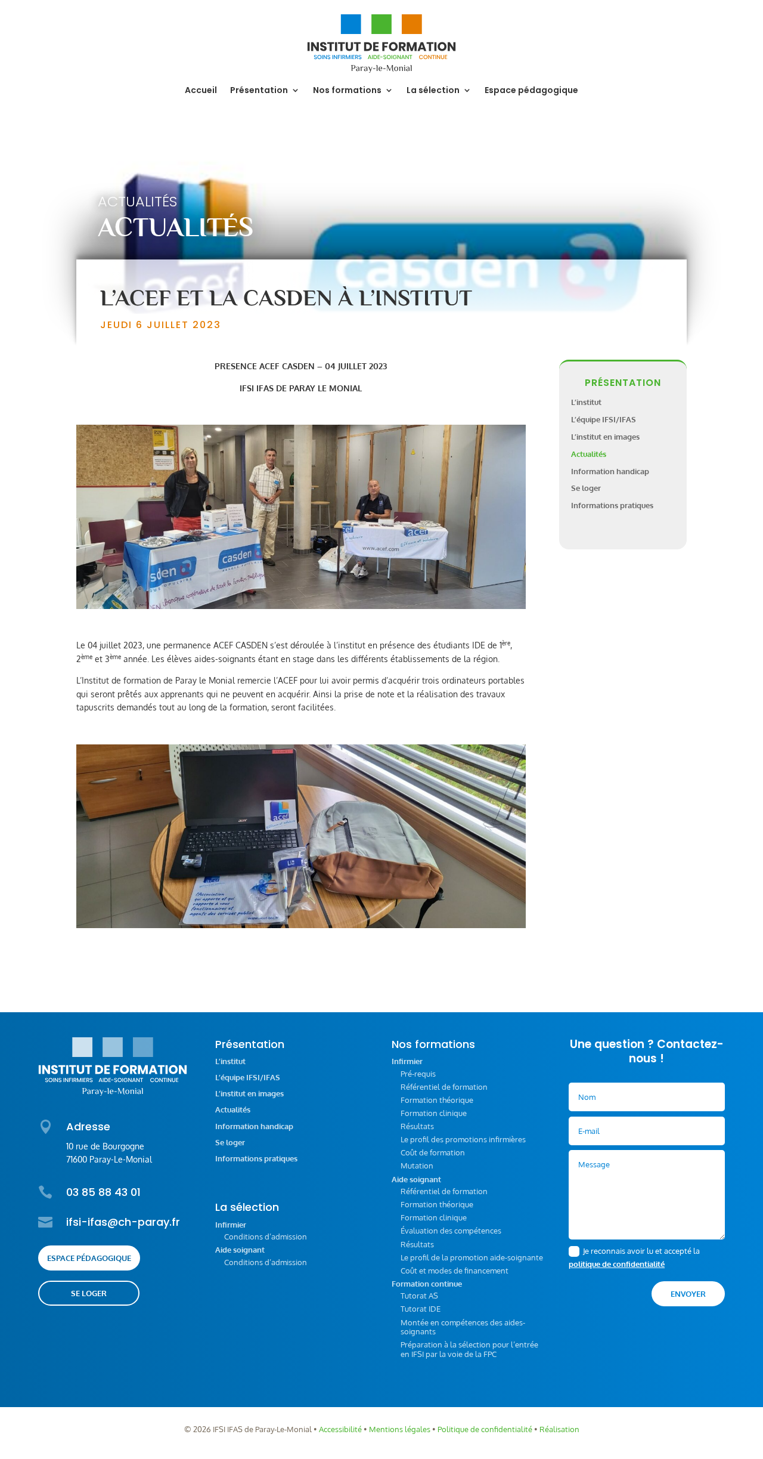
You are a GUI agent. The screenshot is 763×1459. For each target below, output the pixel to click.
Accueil (201, 91)
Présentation (259, 91)
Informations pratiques (612, 505)
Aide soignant (240, 1249)
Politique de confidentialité (485, 1429)
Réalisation (559, 1429)
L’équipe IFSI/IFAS (603, 419)
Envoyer (688, 1294)
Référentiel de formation (444, 1087)
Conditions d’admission (265, 1236)
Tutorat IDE (421, 1308)
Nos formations (347, 91)
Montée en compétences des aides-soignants (463, 1327)
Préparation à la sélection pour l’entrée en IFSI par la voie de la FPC (469, 1349)
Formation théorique (437, 1100)
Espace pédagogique (531, 91)
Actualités (137, 201)
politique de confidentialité (617, 1264)
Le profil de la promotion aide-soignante (472, 1257)
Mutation (417, 1165)
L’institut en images (605, 436)
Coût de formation (433, 1152)
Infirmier (230, 1224)
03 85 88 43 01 (103, 1192)
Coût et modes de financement (454, 1270)
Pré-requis (418, 1073)
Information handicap (610, 471)
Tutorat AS (419, 1295)
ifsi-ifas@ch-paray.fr (123, 1221)
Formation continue (427, 1283)
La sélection (433, 91)
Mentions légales (399, 1429)
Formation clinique (434, 1113)
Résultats (417, 1126)
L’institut (586, 402)
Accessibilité (340, 1429)
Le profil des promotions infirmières (463, 1139)
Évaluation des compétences (451, 1230)
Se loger (586, 488)
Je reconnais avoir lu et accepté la (634, 1257)
